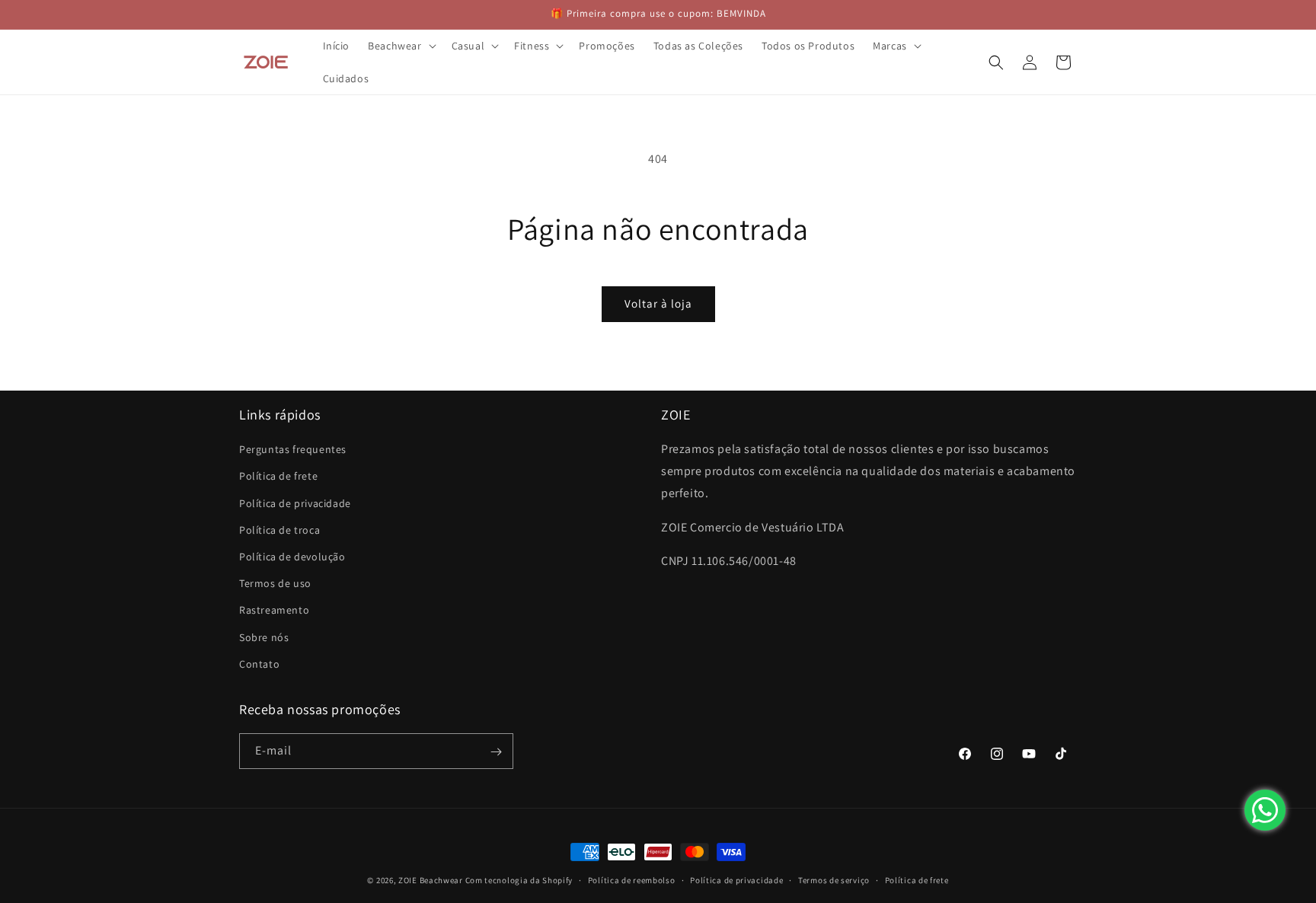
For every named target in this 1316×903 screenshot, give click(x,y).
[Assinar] (496, 752)
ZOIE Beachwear (430, 880)
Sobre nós (264, 637)
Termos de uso (275, 583)
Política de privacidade (295, 503)
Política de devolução (292, 556)
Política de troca (279, 530)
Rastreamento (274, 610)
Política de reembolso (632, 879)
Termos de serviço (834, 879)
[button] (400, 46)
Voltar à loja (658, 303)
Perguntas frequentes (293, 450)
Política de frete (278, 476)
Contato (259, 664)
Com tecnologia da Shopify (519, 880)
